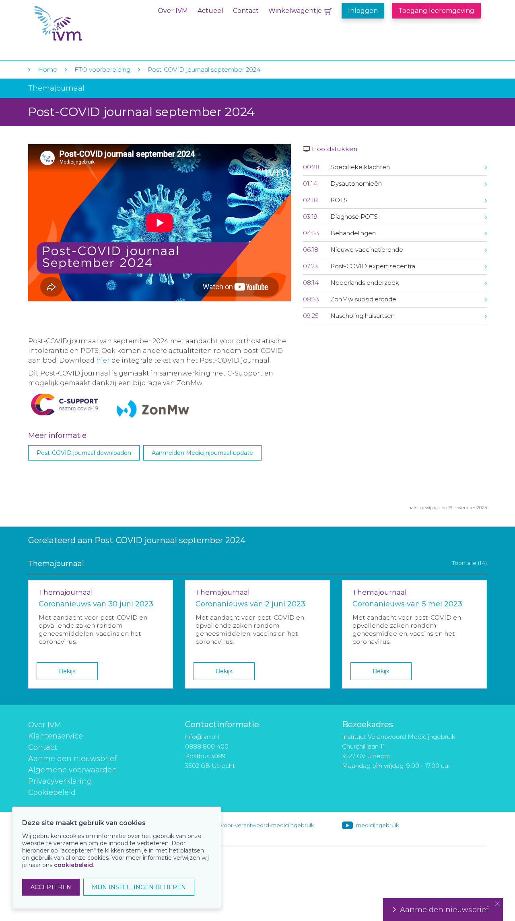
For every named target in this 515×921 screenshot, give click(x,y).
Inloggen (363, 11)
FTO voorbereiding (103, 69)
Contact (246, 11)
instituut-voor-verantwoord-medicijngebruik (256, 825)
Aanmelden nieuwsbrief (72, 758)
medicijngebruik (377, 825)
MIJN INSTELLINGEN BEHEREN (139, 887)
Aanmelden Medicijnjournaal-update (202, 452)
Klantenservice (55, 736)
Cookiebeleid (52, 792)
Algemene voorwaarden (72, 769)
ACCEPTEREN (51, 887)
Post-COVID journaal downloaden (84, 452)
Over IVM (173, 11)
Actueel (210, 11)
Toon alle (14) (469, 563)
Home (47, 69)
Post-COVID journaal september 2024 (204, 69)
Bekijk (67, 671)
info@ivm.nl (202, 737)
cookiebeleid (73, 865)
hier (103, 360)
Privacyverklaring (60, 781)
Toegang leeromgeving (436, 11)
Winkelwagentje (295, 11)
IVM (83, 23)
